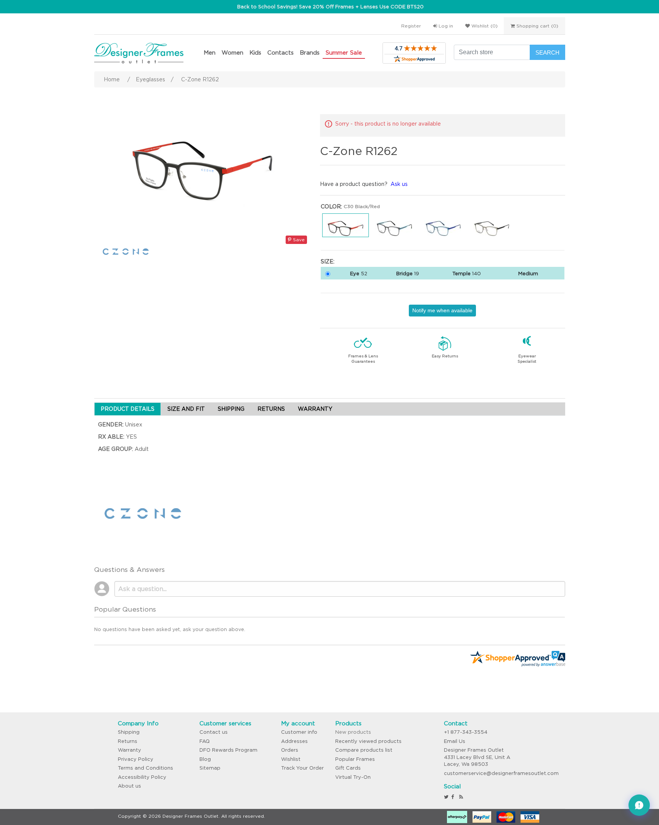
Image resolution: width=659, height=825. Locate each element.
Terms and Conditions (145, 768)
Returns (127, 741)
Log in (445, 25)
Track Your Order (302, 768)
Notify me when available (442, 310)
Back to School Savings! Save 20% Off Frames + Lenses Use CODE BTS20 (330, 7)
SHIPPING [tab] (231, 409)
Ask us (399, 184)
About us (129, 786)
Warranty (129, 750)
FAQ (204, 741)
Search (547, 52)
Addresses (294, 741)
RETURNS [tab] (271, 409)
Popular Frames (355, 759)
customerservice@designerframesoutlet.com (501, 773)
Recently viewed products (368, 741)
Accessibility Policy (142, 777)
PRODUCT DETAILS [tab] (127, 409)
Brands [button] (310, 52)
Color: (331, 206)
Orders (289, 750)
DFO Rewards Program (228, 750)
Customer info (299, 732)
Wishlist (291, 759)
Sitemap (209, 768)
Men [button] (209, 52)
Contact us (213, 732)
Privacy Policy (135, 759)
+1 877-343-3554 (465, 732)
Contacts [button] (280, 52)
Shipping (129, 732)
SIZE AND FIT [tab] (186, 409)
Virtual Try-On (353, 777)
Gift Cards (348, 768)
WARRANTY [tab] (315, 409)
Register (411, 25)
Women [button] (232, 52)
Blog (205, 759)
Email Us (454, 741)
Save (298, 239)
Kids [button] (255, 52)
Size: (327, 261)
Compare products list (363, 750)
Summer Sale (344, 52)
